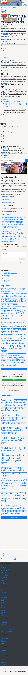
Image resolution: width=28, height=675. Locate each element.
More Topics (5, 164)
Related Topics (7, 196)
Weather (3, 478)
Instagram (3, 663)
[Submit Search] (26, 160)
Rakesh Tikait (12, 203)
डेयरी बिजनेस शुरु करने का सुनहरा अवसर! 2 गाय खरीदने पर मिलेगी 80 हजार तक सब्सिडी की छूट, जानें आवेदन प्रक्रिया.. (14, 509)
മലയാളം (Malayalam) (6, 569)
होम (7, 3)
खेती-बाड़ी (15, 3)
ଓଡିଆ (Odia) (4, 577)
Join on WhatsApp (14, 380)
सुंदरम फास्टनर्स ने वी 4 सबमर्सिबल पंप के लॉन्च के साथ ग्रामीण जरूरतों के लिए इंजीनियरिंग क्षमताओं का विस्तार (13, 419)
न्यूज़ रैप (8, 16)
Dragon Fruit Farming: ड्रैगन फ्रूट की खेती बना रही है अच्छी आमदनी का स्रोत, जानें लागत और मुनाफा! (13, 314)
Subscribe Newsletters (14, 391)
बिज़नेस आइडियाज (6, 40)
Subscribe (14, 130)
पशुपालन (3, 4)
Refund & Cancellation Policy (20, 669)
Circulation (3, 624)
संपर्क (4, 157)
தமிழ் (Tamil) (4, 572)
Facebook (3, 658)
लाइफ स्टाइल (7, 17)
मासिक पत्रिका (9, 8)
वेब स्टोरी (18, 4)
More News (14, 517)
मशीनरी (10, 4)
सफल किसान (13, 16)
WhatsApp (3, 664)
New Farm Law (19, 201)
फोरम (4, 152)
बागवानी (6, 4)
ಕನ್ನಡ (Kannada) (4, 576)
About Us (3, 649)
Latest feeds (6, 395)
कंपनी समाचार (17, 6)
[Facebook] (3, 135)
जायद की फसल (6, 38)
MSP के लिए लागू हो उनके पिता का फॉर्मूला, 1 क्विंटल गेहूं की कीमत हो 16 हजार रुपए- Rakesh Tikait (14, 237)
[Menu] (4, 1)
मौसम (12, 3)
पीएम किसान (5, 41)
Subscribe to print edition (7, 630)
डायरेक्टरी (14, 8)
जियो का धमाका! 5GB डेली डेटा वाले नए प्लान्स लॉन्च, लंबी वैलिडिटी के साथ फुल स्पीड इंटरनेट (13, 459)
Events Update (4, 639)
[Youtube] (3, 141)
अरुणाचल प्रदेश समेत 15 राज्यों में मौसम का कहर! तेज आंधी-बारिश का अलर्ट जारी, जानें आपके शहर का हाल (14, 484)
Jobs (11, 17)
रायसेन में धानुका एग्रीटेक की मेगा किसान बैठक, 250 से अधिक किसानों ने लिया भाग (14, 430)
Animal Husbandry (5, 491)
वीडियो (4, 8)
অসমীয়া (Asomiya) (4, 579)
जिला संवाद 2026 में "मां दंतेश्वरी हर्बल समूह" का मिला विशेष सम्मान (13, 440)
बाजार (5, 6)
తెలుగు (2, 582)
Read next (6, 214)
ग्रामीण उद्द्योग (3, 607)
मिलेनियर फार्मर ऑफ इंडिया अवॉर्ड (9, 33)
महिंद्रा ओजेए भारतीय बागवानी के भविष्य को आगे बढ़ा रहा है (14, 449)
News (2, 413)
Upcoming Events (5, 637)
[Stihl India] (10, 20)
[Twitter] (3, 138)
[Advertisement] (14, 534)
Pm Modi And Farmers (10, 201)
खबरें (2, 589)
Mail (22, 210)
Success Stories (4, 398)
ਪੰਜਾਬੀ (2, 580)
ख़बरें (9, 3)
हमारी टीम (5, 156)
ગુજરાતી (3, 584)
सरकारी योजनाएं (20, 3)
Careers (3, 652)
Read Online (3, 621)
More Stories (14, 369)
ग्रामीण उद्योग (14, 4)
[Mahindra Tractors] (22, 20)
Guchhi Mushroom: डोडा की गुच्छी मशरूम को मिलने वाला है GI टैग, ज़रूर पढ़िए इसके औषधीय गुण (13, 223)
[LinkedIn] (3, 140)
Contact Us (3, 651)
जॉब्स (15, 560)
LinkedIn (3, 661)
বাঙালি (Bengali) (4, 574)
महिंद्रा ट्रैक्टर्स (5, 35)
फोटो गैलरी (5, 147)
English (2, 566)
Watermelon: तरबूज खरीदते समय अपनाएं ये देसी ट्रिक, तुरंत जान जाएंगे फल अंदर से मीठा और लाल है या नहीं (13, 361)
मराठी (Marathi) (4, 571)
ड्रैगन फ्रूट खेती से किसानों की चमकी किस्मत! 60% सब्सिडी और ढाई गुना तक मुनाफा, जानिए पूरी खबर (14, 472)
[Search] (5, 10)
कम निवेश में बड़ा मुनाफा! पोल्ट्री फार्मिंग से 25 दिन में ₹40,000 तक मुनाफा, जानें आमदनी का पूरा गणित (14, 497)
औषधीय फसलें (4, 597)
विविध (13, 17)
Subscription (4, 623)
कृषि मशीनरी (5, 36)
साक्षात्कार (12, 6)
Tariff (2, 626)
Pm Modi (3, 201)
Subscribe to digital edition (7, 631)
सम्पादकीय (22, 6)
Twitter (3, 659)
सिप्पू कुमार (9, 208)
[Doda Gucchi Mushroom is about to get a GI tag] (13, 217)
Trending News (4, 199)
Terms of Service (12, 668)
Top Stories (6, 286)
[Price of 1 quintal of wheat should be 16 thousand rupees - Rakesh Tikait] (14, 231)
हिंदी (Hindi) (3, 567)
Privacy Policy (4, 668)
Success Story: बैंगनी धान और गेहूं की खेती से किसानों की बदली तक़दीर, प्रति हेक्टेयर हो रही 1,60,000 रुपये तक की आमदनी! (14, 330)
